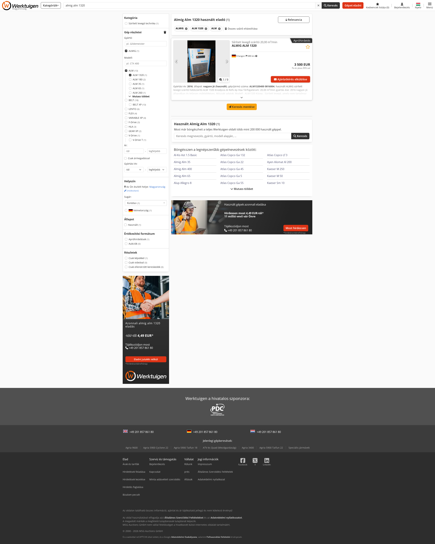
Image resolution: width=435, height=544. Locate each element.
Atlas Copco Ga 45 (231, 169)
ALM (133, 70)
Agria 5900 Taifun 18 (185, 447)
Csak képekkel (138, 258)
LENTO (134, 109)
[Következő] (226, 61)
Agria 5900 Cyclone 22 (155, 447)
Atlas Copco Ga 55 (231, 183)
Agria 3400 (248, 447)
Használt (134, 224)
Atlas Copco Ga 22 (231, 162)
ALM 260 (139, 92)
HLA (132, 126)
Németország (142, 210)
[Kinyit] (241, 97)
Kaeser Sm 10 (275, 183)
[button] (429, 5)
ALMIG (134, 50)
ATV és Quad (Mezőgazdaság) (219, 447)
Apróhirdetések (139, 239)
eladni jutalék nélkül (146, 359)
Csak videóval (138, 262)
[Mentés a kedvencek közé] (308, 46)
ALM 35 (138, 83)
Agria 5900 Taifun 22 (271, 447)
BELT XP (139, 104)
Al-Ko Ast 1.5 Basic (185, 155)
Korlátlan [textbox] (133, 203)
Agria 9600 (132, 447)
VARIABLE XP (137, 117)
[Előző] (176, 61)
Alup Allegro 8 (183, 183)
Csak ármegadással (139, 158)
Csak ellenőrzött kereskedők (146, 267)
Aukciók (135, 243)
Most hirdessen (296, 228)
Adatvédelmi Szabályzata (184, 537)
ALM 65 (138, 88)
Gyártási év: (130, 163)
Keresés (332, 5)
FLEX (133, 113)
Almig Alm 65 (182, 176)
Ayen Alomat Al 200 (279, 162)
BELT (133, 100)
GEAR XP (135, 131)
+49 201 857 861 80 (141, 432)
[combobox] (146, 203)
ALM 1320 (140, 75)
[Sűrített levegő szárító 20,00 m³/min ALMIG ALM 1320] (201, 61)
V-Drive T (139, 139)
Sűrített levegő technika (144, 23)
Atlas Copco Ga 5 (231, 176)
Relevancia (294, 20)
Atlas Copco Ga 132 (232, 155)
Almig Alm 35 (182, 162)
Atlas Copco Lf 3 (277, 155)
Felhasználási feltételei (218, 537)
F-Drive (134, 122)
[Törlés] (318, 5)
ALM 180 (139, 79)
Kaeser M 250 (275, 169)
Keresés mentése (243, 107)
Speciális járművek (299, 447)
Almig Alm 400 (183, 169)
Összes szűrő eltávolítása (242, 28)
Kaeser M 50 (275, 176)
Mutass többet (243, 189)
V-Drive (134, 135)
